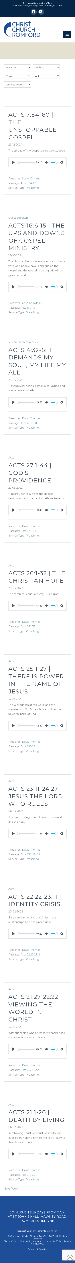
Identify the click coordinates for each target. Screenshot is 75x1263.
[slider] (26, 162)
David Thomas (31, 418)
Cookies (43, 1249)
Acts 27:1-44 (28, 531)
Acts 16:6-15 (28, 307)
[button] (67, 34)
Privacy (31, 1249)
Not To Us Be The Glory (23, 342)
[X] (41, 12)
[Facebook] (34, 12)
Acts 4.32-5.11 (29, 423)
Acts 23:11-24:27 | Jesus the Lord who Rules (35, 796)
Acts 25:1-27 (28, 746)
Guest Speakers (18, 217)
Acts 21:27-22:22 (30, 1070)
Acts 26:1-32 (28, 626)
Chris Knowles (31, 303)
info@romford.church (45, 1231)
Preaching (32, 187)
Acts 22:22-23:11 (30, 954)
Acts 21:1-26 (28, 1174)
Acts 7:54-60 (28, 183)
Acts (11, 457)
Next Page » (12, 1188)
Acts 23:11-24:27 (30, 854)
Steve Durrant (31, 178)
